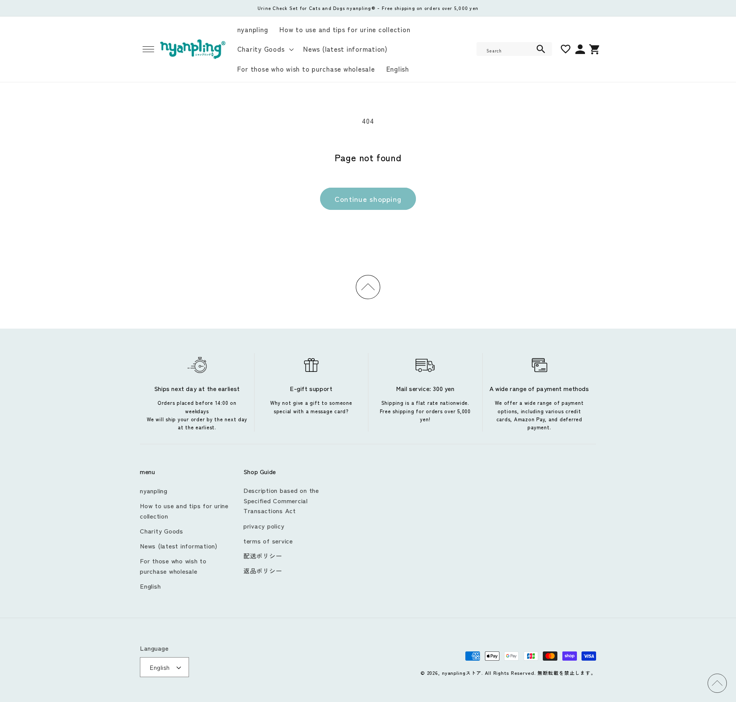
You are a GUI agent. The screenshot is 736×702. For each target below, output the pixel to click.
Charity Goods (161, 530)
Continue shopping (368, 198)
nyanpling (154, 490)
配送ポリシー (262, 555)
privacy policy (263, 525)
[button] (148, 49)
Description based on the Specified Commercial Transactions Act (281, 500)
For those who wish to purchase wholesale (173, 566)
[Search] (541, 49)
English (150, 586)
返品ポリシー (262, 570)
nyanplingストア (462, 672)
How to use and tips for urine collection (184, 510)
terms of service (268, 540)
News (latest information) (179, 545)
